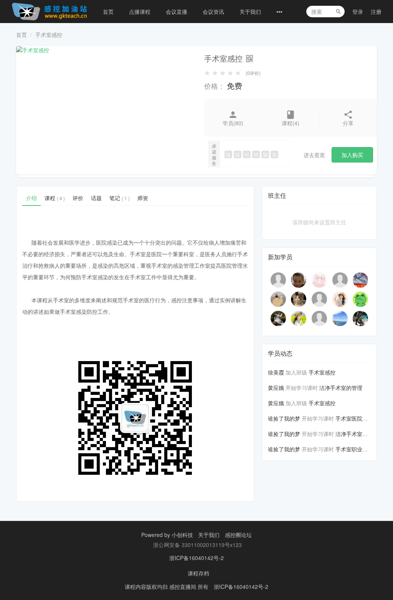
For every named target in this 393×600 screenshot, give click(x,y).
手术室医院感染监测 (359, 418)
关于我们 (250, 11)
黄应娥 (276, 387)
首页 (108, 11)
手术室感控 (322, 372)
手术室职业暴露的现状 (362, 449)
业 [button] (274, 154)
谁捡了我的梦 (284, 418)
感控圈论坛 (238, 535)
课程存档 (198, 573)
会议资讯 (213, 11)
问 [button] (246, 154)
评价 (78, 198)
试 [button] (237, 154)
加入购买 (352, 155)
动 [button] (256, 154)
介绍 (31, 198)
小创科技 (183, 535)
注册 (376, 11)
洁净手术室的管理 (340, 387)
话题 (96, 198)
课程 (55, 198)
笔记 (119, 198)
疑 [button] (265, 154)
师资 (142, 198)
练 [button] (228, 154)
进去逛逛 (314, 155)
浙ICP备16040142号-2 (196, 558)
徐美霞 (276, 372)
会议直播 (176, 11)
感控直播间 (183, 586)
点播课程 (139, 11)
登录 (357, 11)
